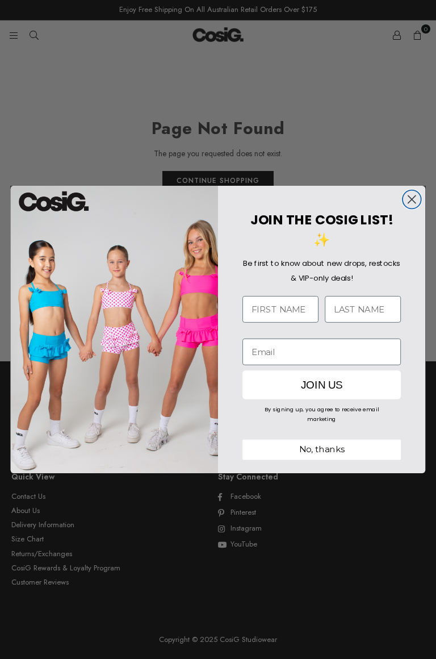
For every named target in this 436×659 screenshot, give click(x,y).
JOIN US (322, 385)
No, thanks (322, 449)
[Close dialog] (412, 199)
